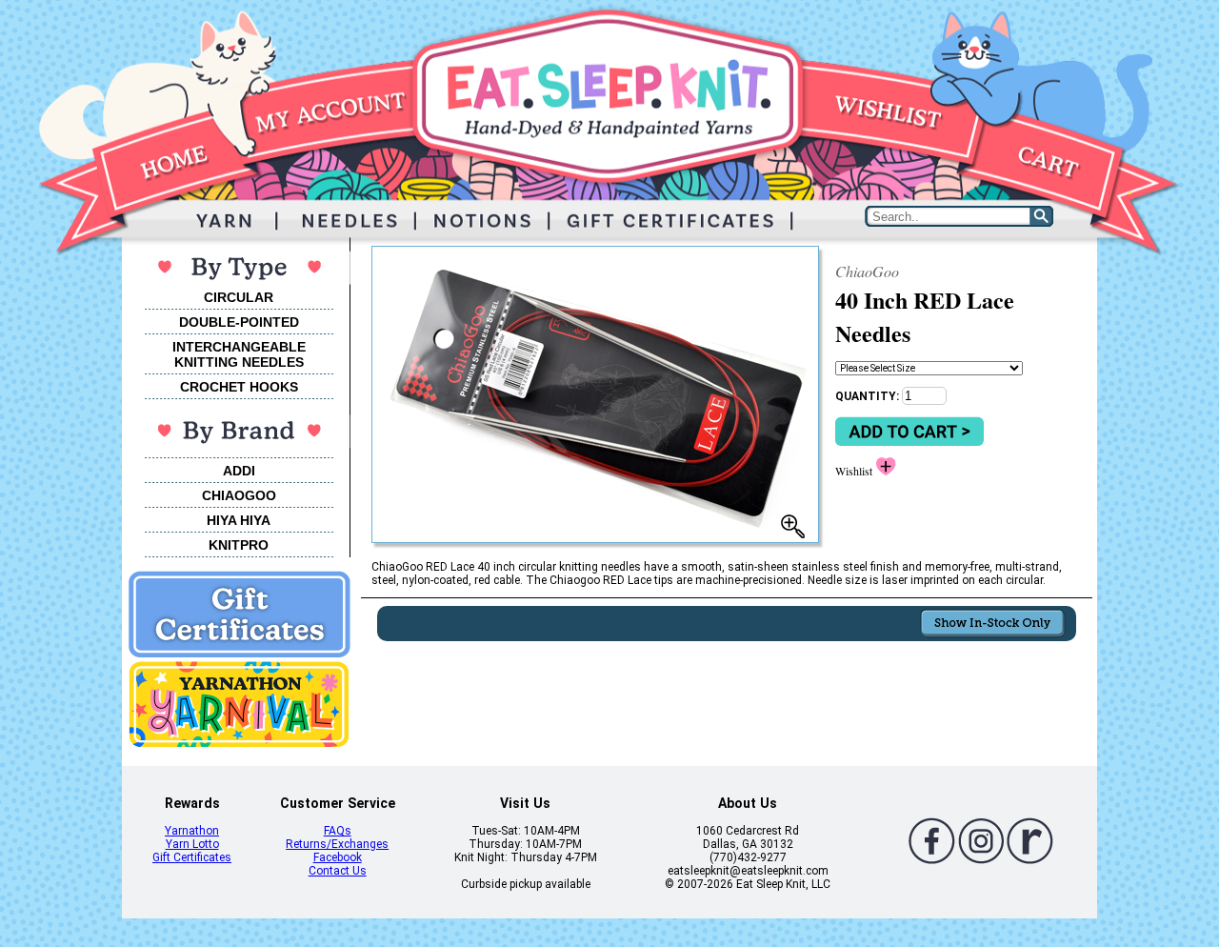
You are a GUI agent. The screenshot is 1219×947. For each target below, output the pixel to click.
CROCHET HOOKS (239, 386)
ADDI (239, 470)
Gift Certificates (191, 857)
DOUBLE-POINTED (239, 322)
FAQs (337, 830)
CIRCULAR (238, 297)
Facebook (337, 857)
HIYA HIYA (238, 520)
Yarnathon (192, 830)
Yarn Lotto (192, 844)
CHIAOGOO (239, 495)
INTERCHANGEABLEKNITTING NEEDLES (239, 354)
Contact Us (338, 870)
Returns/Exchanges (337, 844)
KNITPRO (239, 545)
